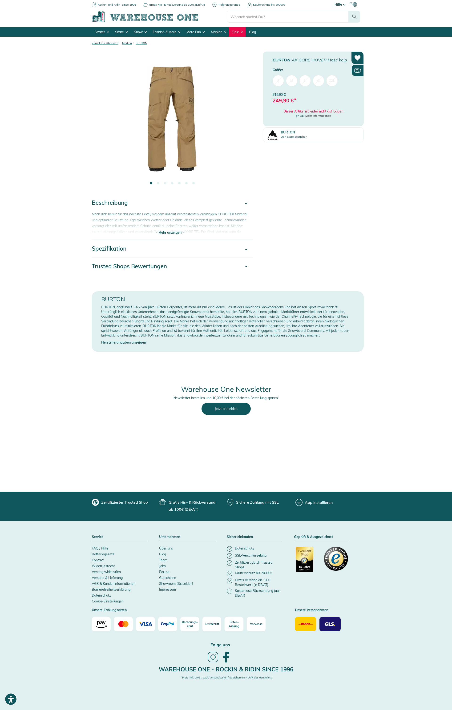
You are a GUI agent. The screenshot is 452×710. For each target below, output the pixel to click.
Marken (217, 32)
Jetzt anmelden (226, 409)
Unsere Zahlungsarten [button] (109, 610)
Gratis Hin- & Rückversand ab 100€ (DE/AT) (177, 4)
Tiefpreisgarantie (229, 4)
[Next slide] (244, 121)
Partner (165, 572)
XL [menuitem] (319, 80)
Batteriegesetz (103, 554)
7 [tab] (193, 183)
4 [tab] (172, 183)
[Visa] (145, 624)
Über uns (166, 548)
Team (163, 560)
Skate (120, 32)
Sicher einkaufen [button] (240, 537)
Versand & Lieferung (107, 578)
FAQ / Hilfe (100, 548)
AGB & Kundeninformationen (113, 584)
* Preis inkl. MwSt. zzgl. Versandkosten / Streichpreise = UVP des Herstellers (226, 677)
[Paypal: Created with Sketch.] (167, 624)
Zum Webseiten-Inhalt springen (24, 2)
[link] (213, 662)
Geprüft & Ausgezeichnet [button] (313, 537)
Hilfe (339, 4)
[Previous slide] (100, 121)
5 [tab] (179, 183)
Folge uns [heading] (220, 644)
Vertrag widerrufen (106, 572)
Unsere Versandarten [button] (311, 610)
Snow (139, 32)
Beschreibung (110, 202)
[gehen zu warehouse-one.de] (159, 21)
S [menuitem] (278, 80)
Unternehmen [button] (169, 537)
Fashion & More (165, 32)
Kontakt (98, 560)
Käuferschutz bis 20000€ (269, 4)
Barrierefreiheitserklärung (111, 589)
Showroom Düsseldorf (176, 584)
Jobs (162, 566)
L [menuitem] (305, 80)
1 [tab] (151, 183)
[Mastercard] (123, 624)
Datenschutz (101, 595)
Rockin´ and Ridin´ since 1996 (117, 4)
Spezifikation (109, 248)
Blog (252, 32)
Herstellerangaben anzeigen (123, 342)
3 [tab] (165, 183)
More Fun (194, 32)
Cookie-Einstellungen (108, 601)
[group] (120, 502)
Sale (236, 32)
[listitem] (254, 549)
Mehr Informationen (318, 115)
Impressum (167, 589)
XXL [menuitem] (332, 80)
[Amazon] (101, 624)
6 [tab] (186, 183)
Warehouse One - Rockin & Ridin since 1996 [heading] (226, 669)
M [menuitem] (291, 80)
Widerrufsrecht (103, 566)
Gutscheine (167, 578)
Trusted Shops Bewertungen (129, 266)
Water (100, 32)
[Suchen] (354, 17)
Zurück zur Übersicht (105, 43)
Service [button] (97, 537)
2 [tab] (158, 183)
